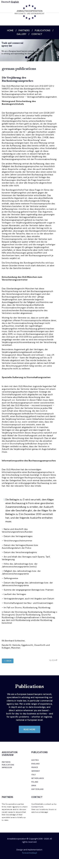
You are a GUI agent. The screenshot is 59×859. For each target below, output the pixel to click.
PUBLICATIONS (8, 765)
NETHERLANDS (37, 778)
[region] (29, 50)
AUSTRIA (35, 760)
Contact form (37, 807)
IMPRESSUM (7, 767)
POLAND (34, 782)
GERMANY (35, 771)
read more (29, 729)
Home (10, 30)
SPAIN (33, 785)
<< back (7, 661)
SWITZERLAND (37, 789)
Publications (42, 30)
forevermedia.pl (29, 853)
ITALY (33, 775)
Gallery (21, 34)
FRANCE (34, 767)
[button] (26, 57)
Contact (36, 34)
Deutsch (6, 1)
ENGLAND (35, 764)
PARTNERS (6, 762)
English (15, 1)
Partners (24, 30)
